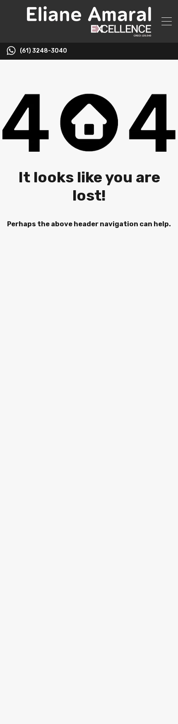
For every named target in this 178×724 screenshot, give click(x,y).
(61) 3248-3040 (43, 51)
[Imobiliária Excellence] (89, 32)
